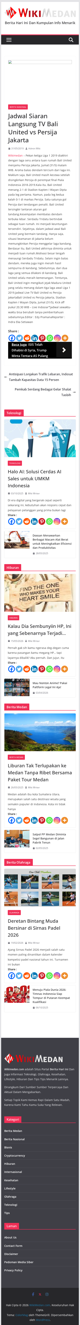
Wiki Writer (34, 493)
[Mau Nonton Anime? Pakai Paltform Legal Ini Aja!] (17, 688)
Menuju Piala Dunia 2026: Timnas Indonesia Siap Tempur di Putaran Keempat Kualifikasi (51, 996)
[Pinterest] (42, 338)
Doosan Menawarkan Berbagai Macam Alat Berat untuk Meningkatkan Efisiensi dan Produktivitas (52, 542)
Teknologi (14, 463)
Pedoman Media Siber (18, 1262)
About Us (10, 1237)
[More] (65, 338)
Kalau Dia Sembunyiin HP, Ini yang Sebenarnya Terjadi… (39, 629)
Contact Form (13, 1246)
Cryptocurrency (14, 1155)
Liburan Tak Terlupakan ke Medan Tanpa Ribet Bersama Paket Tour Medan (40, 772)
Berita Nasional (18, 107)
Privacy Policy (13, 1270)
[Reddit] (27, 338)
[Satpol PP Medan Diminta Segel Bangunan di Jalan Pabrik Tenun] (17, 841)
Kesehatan (11, 1180)
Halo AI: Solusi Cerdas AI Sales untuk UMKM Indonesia (34, 478)
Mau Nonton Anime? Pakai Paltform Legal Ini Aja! (50, 685)
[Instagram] (57, 338)
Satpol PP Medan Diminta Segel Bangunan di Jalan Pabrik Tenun (49, 838)
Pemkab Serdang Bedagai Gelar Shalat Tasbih (43, 392)
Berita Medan (16, 757)
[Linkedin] (34, 338)
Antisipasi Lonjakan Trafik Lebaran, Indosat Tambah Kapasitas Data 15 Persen (41, 377)
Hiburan (13, 617)
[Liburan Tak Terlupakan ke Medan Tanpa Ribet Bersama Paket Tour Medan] (40, 732)
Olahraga (14, 912)
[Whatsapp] (49, 338)
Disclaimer (11, 1254)
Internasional (13, 1172)
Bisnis (8, 1147)
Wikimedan (15, 155)
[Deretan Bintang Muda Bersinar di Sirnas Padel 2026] (40, 887)
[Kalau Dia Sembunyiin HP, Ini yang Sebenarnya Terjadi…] (40, 593)
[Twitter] (19, 338)
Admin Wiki (34, 148)
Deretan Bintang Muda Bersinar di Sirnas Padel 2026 (34, 928)
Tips (7, 1213)
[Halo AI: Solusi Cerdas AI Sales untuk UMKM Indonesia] (40, 438)
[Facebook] (12, 338)
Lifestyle (10, 1188)
